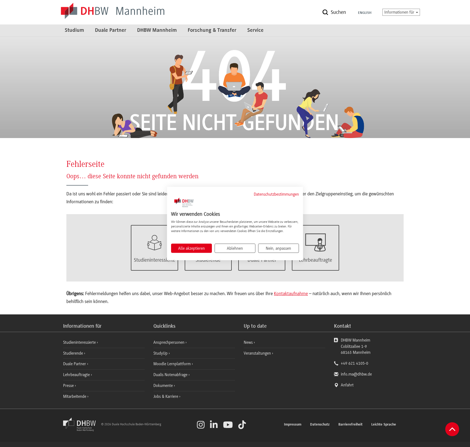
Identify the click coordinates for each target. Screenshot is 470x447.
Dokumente (163, 385)
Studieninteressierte (80, 342)
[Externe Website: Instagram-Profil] (201, 424)
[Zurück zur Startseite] (81, 429)
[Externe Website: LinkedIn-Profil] (214, 424)
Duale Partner (110, 30)
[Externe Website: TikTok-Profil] (242, 424)
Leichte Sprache (383, 425)
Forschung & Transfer (212, 30)
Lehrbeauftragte (77, 374)
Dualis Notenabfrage (170, 374)
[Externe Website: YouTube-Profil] (228, 424)
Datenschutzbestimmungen (276, 194)
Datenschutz (320, 425)
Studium (74, 30)
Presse (69, 385)
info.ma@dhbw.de (356, 374)
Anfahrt (347, 385)
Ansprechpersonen (169, 342)
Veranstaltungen (257, 353)
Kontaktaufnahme (291, 293)
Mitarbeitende (75, 396)
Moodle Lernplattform (172, 363)
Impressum (292, 425)
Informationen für (399, 12)
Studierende (73, 353)
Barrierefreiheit (350, 425)
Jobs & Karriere (166, 396)
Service (255, 30)
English (365, 13)
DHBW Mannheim (157, 30)
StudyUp (161, 353)
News (248, 342)
